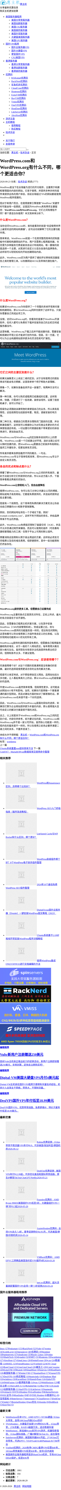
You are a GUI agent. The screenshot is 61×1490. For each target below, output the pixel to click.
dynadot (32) (23, 1357)
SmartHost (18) (33, 1370)
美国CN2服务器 (19, 27)
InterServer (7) (18, 1398)
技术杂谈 (10, 132)
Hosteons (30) (45, 1357)
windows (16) (10, 1379)
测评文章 (10, 119)
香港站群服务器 (19, 67)
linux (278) (5, 1348)
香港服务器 (11, 61)
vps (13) (38, 1382)
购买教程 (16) (23, 1376)
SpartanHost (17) (41, 1373)
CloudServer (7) (45, 1398)
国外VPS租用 (12, 44)
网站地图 (26, 1486)
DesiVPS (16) (10, 1376)
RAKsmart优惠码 (19, 78)
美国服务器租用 (14, 16)
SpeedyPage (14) (38, 1379)
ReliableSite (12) (33, 1386)
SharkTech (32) (11, 1357)
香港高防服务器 (19, 71)
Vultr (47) (40, 1348)
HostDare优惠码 (19, 108)
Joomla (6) (44, 1402)
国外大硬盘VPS (19, 50)
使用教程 (15, 125)
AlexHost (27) (10, 1360)
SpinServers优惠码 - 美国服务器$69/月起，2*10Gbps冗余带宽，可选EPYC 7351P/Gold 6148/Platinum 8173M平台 (33, 1440)
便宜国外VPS (18, 54)
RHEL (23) (12, 1364)
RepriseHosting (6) (20, 1402)
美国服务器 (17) (11, 1373)
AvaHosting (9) (37, 1392)
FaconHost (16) (23, 1379)
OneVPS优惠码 (18, 105)
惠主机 (23, 4)
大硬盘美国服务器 (20, 37)
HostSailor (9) (20, 1395)
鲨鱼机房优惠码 (19, 84)
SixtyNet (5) (8, 1405)
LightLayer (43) (11, 1352)
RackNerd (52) (29, 1348)
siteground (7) (31, 1398)
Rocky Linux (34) (39, 1354)
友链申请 (10, 144)
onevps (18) (45, 1370)
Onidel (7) (7, 1402)
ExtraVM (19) (10, 1370)
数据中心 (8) (53, 1395)
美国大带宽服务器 (20, 20)
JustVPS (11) (25, 1389)
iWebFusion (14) (11, 1382)
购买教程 (15, 129)
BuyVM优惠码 (18, 98)
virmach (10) (9, 1392)
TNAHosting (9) (22, 1392)
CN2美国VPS (18, 57)
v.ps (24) (51, 1360)
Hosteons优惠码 (19, 91)
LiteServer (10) (38, 1389)
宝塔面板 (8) (6, 1398)
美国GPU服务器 (19, 40)
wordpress (11, 741)
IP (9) (29, 1395)
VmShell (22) (40, 1364)
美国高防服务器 (19, 30)
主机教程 (10, 122)
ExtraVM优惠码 (19, 95)
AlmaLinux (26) (24, 1360)
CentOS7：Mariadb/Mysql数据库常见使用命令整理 (24, 752)
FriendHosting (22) (25, 1364)
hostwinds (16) (36, 1376)
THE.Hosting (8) (39, 1395)
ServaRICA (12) (18, 1386)
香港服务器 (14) (26, 1382)
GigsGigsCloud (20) (27, 1367)
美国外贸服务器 (19, 33)
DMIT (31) (34, 1357)
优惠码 (9, 74)
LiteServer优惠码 (19, 112)
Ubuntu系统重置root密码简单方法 (16, 748)
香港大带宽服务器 (20, 64)
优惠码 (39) (37, 1352)
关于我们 (10, 140)
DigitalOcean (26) (39, 1360)
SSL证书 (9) (8, 1395)
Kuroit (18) (21, 1370)
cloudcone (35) (24, 1354)
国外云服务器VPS (20, 47)
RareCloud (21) (11, 1367)
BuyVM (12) (47, 1386)
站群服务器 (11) (11, 1389)
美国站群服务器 (19, 23)
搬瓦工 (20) (41, 1367)
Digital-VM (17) (26, 1373)
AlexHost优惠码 (19, 115)
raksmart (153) (16, 1348)
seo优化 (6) (34, 1402)
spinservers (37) (11, 1354)
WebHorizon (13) (49, 1382)
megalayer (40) (24, 1352)
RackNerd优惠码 (19, 81)
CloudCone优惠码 (20, 88)
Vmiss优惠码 (17, 102)
